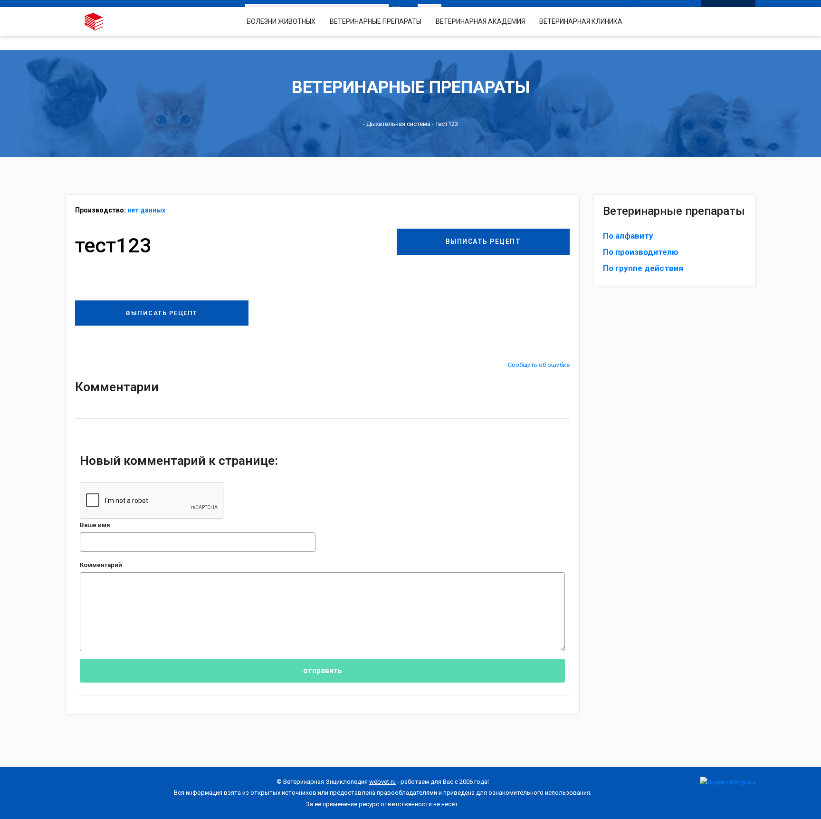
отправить (322, 670)
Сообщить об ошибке (539, 364)
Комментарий (101, 564)
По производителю (640, 252)
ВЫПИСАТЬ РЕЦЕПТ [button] (483, 241)
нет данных (146, 210)
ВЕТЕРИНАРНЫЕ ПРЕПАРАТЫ (375, 21)
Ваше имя (95, 525)
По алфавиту (628, 236)
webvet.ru (382, 781)
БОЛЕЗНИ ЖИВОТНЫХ (281, 21)
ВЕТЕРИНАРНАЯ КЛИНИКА (580, 21)
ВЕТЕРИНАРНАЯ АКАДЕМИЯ (480, 21)
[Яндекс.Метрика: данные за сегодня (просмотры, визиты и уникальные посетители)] (727, 782)
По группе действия (643, 268)
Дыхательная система (398, 123)
